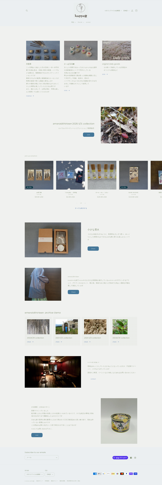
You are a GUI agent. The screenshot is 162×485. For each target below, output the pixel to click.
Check (93, 249)
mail (36, 435)
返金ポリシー (39, 481)
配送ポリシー (54, 481)
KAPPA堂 (32, 481)
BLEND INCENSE (133, 192)
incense (29, 96)
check (29, 342)
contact (93, 379)
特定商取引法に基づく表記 (73, 481)
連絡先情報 (62, 481)
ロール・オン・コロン (102, 192)
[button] (27, 11)
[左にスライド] (77, 203)
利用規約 (47, 481)
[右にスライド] (85, 203)
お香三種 (39, 192)
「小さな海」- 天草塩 (70, 192)
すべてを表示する (81, 208)
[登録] (56, 457)
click (65, 90)
